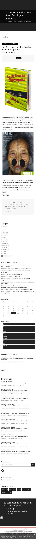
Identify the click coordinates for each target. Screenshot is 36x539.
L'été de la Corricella (6, 276)
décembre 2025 (4, 243)
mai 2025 (3, 253)
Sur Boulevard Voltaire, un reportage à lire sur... (13, 282)
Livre (24, 202)
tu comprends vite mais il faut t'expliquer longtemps (17, 15)
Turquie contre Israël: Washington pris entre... (13, 270)
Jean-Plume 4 (18, 274)
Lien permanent (11, 202)
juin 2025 (3, 251)
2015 (22, 205)
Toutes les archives (9, 256)
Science (5, 338)
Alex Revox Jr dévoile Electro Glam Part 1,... (13, 383)
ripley (10, 208)
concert (3, 492)
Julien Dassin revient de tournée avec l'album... (15, 406)
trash (11, 206)
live (7, 492)
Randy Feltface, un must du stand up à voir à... (14, 428)
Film (4, 326)
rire (24, 206)
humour (7, 206)
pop (10, 489)
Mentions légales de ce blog (15, 533)
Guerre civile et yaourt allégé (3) (22, 268)
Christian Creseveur (26, 289)
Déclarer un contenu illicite (6, 533)
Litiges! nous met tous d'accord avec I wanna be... (15, 390)
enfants (7, 208)
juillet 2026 (3, 235)
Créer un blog (16, 529)
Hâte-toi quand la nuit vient (8, 291)
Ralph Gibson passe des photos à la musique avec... (16, 451)
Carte (3, 370)
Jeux (4, 329)
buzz (14, 206)
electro (14, 489)
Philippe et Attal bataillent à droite (10, 289)
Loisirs (4, 333)
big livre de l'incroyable (14, 205)
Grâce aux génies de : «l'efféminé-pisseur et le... (13, 285)
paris (29, 489)
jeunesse (25, 205)
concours (20, 206)
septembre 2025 (5, 249)
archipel (15, 208)
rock (7, 489)
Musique (5, 336)
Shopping (5, 340)
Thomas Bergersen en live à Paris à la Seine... (14, 398)
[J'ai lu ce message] (34, 534)
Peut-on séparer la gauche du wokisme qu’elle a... (14, 265)
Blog (4, 324)
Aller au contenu (5, 1)
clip (11, 492)
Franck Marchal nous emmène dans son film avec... (16, 444)
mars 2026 (3, 239)
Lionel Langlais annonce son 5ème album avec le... (16, 413)
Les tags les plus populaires (28, 531)
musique (24, 489)
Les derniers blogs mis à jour (8, 531)
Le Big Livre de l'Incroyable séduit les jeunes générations (17, 50)
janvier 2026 (4, 241)
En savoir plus (12, 537)
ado (17, 206)
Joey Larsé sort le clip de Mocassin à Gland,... (14, 436)
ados (27, 206)
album (19, 489)
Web (4, 348)
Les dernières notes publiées (18, 531)
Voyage (5, 345)
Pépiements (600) (6, 268)
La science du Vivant (6, 274)
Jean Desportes (5, 358)
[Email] (2, 470)
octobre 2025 (4, 247)
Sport (4, 343)
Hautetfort (21, 529)
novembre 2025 (4, 245)
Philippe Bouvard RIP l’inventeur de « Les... (12, 278)
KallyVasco (17, 276)
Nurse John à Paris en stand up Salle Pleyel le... (15, 421)
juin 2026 (3, 237)
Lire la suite (4, 226)
